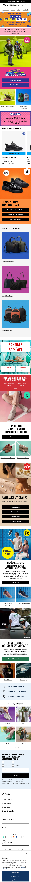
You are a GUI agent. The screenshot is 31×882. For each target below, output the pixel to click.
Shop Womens (8, 799)
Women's (6, 10)
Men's (13, 10)
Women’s (23, 367)
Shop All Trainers (15, 437)
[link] (13, 148)
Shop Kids (6, 807)
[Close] (26, 854)
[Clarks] (9, 5)
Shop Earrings (15, 512)
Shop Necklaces (15, 521)
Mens (16, 762)
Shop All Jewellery (15, 507)
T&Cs (20, 24)
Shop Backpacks (7, 330)
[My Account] (22, 5)
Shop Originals (8, 811)
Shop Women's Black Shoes (15, 210)
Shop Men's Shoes (22, 384)
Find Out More (15, 33)
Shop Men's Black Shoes (15, 214)
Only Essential (15, 876)
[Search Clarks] (19, 5)
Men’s (8, 370)
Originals (25, 10)
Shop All (8, 367)
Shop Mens (6, 803)
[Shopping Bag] (26, 5)
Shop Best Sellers (15, 219)
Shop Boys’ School (15, 85)
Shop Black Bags (7, 296)
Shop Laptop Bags (8, 261)
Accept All (15, 872)
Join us (15, 775)
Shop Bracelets (15, 516)
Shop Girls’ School (15, 80)
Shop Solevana (15, 582)
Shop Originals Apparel (15, 659)
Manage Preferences (15, 880)
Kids (18, 10)
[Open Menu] (29, 5)
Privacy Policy (8, 781)
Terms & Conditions (11, 849)
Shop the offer (13, 24)
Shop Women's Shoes (9, 384)
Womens (7, 762)
